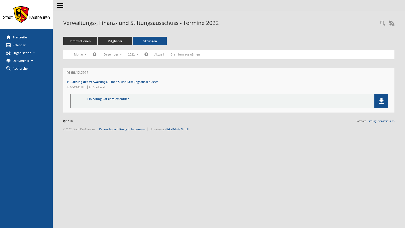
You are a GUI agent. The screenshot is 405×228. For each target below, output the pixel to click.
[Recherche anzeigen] (382, 23)
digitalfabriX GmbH (177, 129)
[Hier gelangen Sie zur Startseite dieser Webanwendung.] (26, 14)
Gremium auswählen (185, 54)
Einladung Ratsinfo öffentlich (108, 99)
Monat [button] (79, 54)
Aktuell (159, 54)
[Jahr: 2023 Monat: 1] (146, 54)
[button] (26, 53)
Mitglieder (115, 41)
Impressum (138, 129)
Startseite (20, 37)
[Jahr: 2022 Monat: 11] (95, 54)
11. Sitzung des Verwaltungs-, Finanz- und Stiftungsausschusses (112, 82)
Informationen (80, 41)
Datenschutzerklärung (113, 129)
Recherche (20, 68)
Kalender (19, 45)
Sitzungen (150, 41)
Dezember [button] (111, 54)
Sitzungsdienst (381, 121)
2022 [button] (132, 54)
